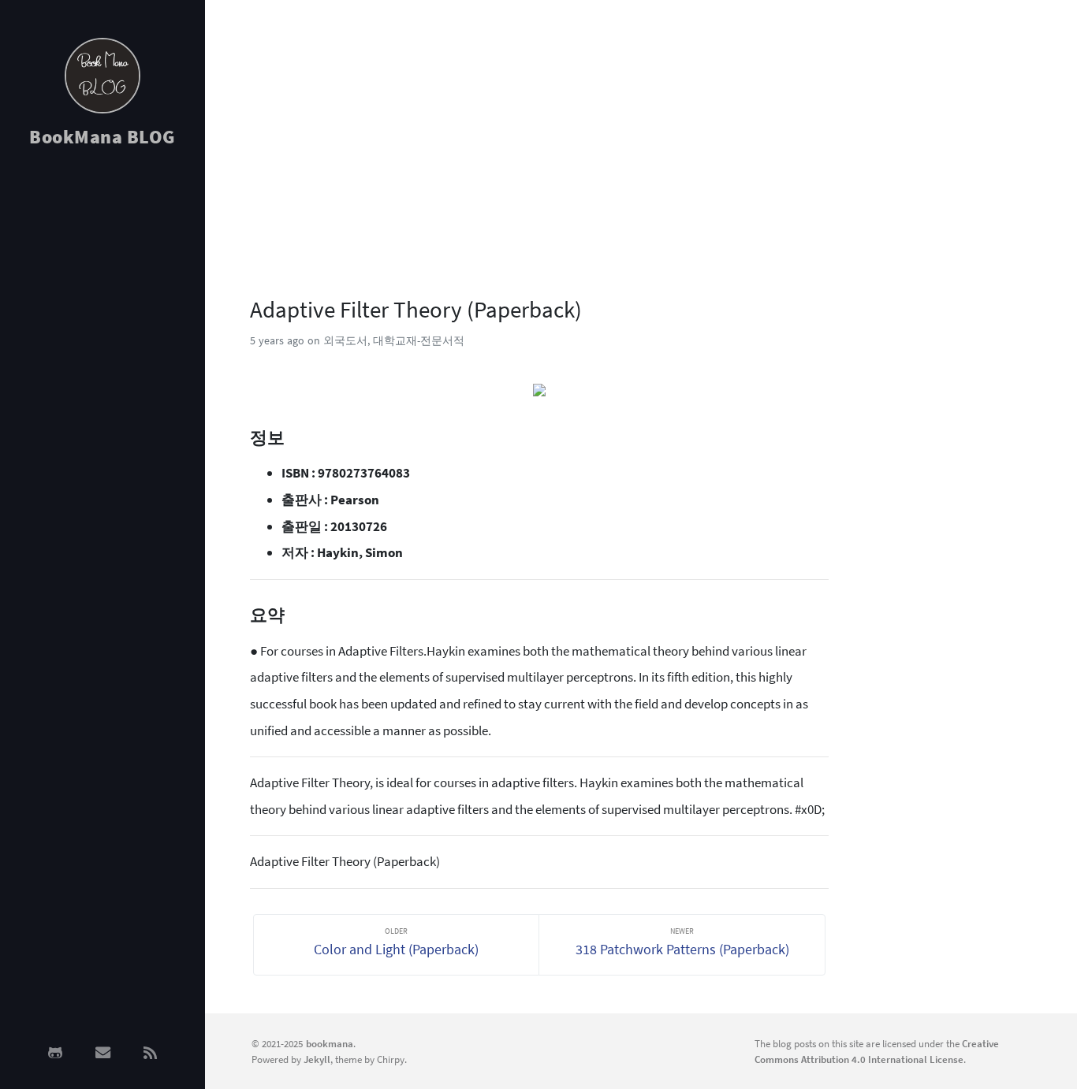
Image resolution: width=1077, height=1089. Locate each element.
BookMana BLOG (102, 137)
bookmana (329, 1043)
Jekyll (317, 1059)
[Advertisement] (102, 411)
